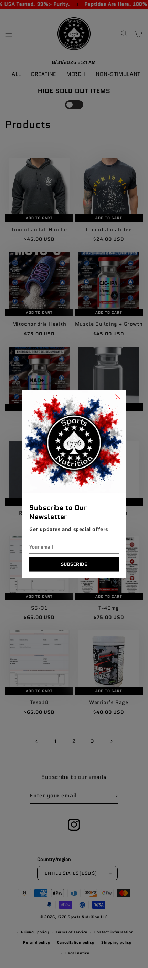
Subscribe (74, 564)
